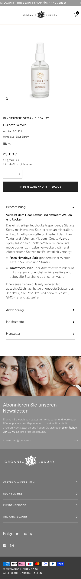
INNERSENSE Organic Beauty (26, 118)
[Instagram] (12, 545)
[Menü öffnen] (8, 15)
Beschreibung (16, 207)
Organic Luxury (18, 569)
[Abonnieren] (73, 440)
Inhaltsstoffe (15, 322)
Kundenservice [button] (15, 505)
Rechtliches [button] (13, 493)
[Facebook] (4, 545)
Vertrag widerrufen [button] (19, 482)
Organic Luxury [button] (15, 516)
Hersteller (13, 333)
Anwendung (15, 310)
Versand (28, 164)
